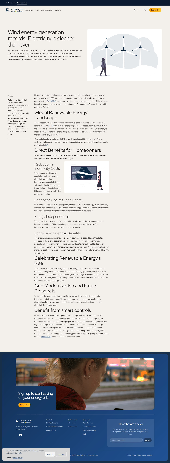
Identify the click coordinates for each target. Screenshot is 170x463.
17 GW (51, 126)
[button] (136, 10)
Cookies (149, 455)
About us (72, 423)
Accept (50, 454)
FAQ (84, 434)
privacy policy (17, 458)
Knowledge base (89, 430)
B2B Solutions (52, 423)
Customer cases (89, 426)
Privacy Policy (131, 455)
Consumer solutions (54, 426)
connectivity (46, 336)
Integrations (51, 430)
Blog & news (88, 423)
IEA (46, 145)
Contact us (72, 426)
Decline (61, 454)
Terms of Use (141, 455)
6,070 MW (51, 101)
